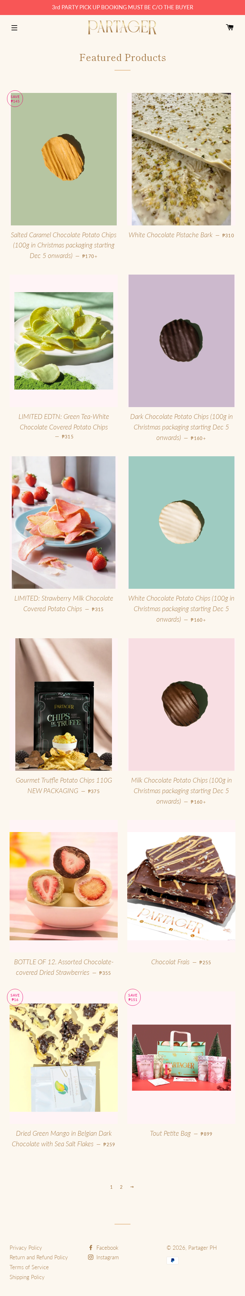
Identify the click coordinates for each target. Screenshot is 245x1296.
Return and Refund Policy (39, 1257)
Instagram (107, 1257)
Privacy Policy (26, 1247)
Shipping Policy (27, 1277)
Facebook (106, 1247)
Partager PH (202, 1247)
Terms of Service (29, 1267)
